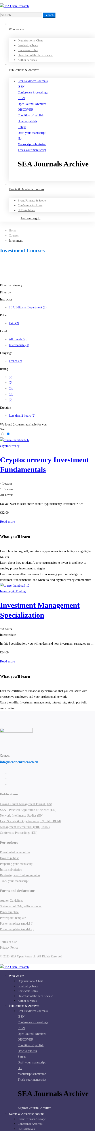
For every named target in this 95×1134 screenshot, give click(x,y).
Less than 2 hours (22, 415)
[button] (56, 178)
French (15, 361)
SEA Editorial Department (28, 307)
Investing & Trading (13, 591)
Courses (14, 235)
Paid (14, 323)
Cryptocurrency (9, 446)
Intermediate (19, 345)
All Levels (18, 339)
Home (12, 230)
